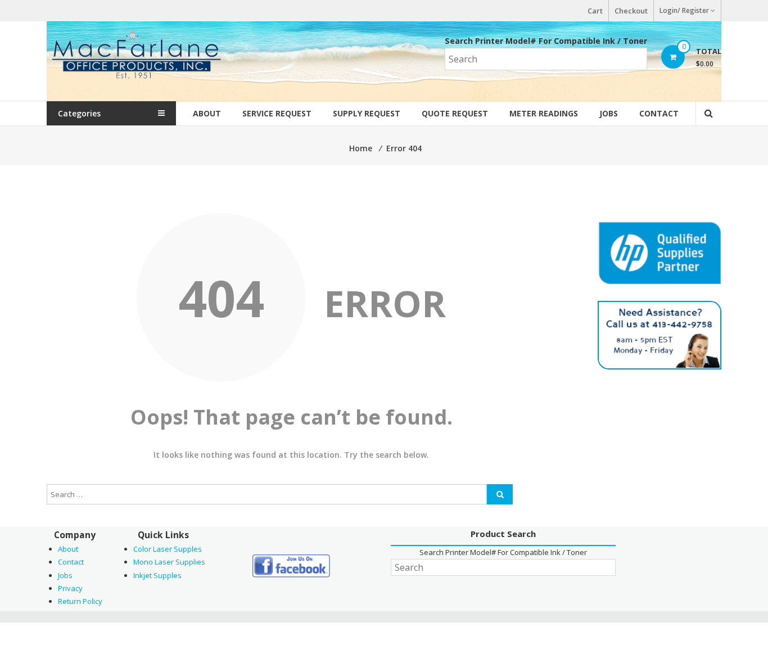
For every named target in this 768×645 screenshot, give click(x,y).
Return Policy (80, 601)
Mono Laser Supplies (169, 562)
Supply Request (366, 113)
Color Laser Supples (167, 549)
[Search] (500, 494)
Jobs (608, 113)
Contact (659, 113)
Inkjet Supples (157, 575)
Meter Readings (543, 113)
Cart (595, 11)
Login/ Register (684, 10)
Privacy (70, 588)
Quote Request (455, 113)
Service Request (276, 113)
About (207, 113)
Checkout (631, 11)
